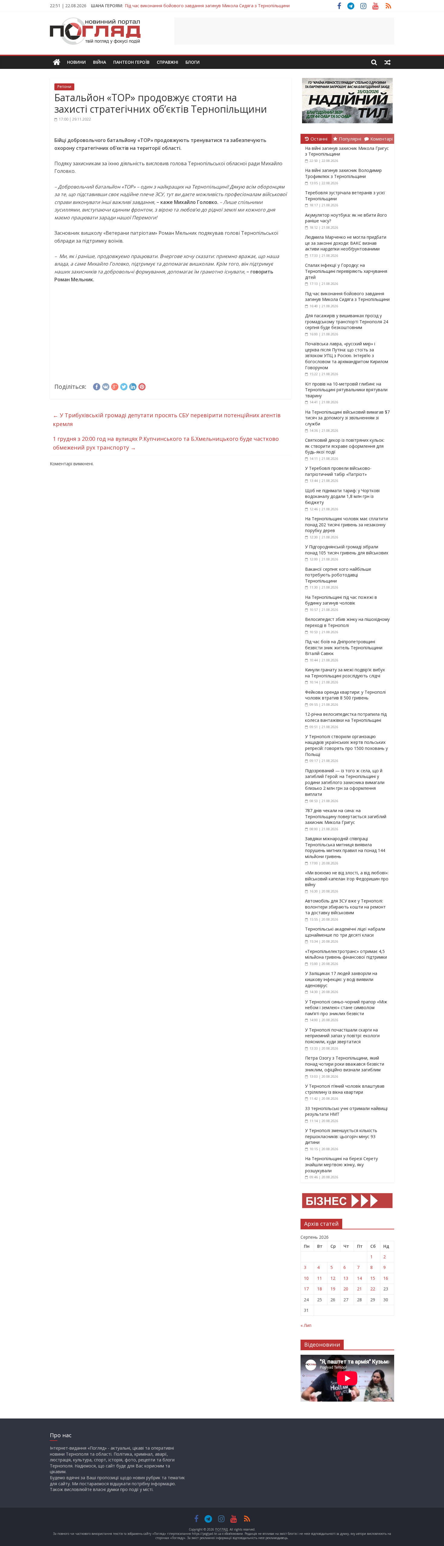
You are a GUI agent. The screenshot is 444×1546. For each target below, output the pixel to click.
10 (306, 1278)
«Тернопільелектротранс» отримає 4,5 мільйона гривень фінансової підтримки (346, 954)
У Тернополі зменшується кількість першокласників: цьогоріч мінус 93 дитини (341, 1136)
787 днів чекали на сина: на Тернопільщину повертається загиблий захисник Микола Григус (345, 816)
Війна (99, 62)
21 (359, 1289)
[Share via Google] (114, 386)
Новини (76, 62)
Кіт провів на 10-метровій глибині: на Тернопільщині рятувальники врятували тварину (346, 390)
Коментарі (381, 139)
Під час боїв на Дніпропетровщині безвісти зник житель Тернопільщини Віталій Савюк (343, 647)
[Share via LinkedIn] (133, 386)
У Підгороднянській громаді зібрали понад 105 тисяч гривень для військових (346, 550)
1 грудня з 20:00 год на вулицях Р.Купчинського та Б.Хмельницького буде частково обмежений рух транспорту (166, 443)
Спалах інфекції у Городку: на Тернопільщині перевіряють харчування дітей (346, 271)
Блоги (192, 62)
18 (319, 1289)
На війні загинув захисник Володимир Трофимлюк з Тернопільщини (343, 173)
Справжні (167, 62)
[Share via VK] (105, 386)
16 (385, 1278)
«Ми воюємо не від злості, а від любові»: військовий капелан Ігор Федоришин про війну (346, 878)
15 (372, 1278)
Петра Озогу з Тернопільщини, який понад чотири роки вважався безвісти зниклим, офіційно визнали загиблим (344, 1064)
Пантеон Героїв (131, 62)
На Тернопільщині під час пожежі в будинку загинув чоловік (341, 600)
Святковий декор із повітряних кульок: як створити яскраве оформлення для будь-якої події (344, 446)
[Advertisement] (284, 31)
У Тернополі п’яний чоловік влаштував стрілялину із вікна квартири (344, 1089)
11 (319, 1278)
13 (345, 1278)
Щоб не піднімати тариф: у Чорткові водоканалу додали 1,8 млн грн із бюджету (342, 496)
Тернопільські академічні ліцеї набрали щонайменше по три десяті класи (345, 932)
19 (332, 1289)
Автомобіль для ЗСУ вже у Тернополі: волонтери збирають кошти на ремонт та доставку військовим (345, 906)
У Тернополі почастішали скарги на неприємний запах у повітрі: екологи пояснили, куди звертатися (342, 1035)
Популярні (350, 139)
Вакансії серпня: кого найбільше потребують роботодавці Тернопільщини (338, 575)
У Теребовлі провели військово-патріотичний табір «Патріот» (338, 471)
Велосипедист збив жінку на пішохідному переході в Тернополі (347, 622)
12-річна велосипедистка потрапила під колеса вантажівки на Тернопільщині (346, 717)
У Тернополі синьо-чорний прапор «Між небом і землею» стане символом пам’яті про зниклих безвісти (346, 1007)
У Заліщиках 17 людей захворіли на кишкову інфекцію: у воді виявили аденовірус (341, 979)
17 (306, 1289)
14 (359, 1278)
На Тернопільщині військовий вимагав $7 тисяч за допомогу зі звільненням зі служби (347, 418)
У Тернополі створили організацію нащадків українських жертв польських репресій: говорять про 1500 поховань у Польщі (346, 745)
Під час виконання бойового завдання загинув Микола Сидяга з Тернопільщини (207, 3)
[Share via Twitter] (123, 386)
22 (372, 1289)
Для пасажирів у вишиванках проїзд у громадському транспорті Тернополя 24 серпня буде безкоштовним (346, 321)
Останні (318, 139)
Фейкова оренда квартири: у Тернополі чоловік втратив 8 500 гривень (345, 695)
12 (332, 1278)
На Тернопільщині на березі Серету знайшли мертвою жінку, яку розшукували (341, 1164)
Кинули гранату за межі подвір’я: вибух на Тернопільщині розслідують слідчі (345, 673)
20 (345, 1289)
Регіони (64, 86)
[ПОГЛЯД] (56, 62)
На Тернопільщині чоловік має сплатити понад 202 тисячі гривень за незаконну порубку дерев (346, 524)
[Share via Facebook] (96, 386)
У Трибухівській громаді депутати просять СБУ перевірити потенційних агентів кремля (167, 420)
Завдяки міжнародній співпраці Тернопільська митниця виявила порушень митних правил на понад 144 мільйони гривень (345, 847)
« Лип (306, 1325)
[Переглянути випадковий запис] (387, 62)
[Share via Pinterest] (142, 386)
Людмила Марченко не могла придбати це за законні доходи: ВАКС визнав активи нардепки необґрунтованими (345, 243)
